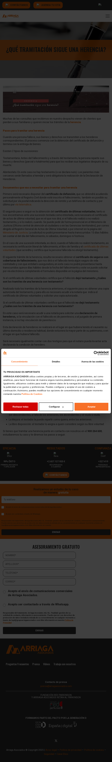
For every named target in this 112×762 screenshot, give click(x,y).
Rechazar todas (20, 406)
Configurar (54, 406)
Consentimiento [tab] (19, 361)
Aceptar (92, 406)
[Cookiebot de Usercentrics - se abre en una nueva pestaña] (96, 353)
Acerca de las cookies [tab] (92, 361)
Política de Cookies (31, 394)
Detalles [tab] (56, 361)
